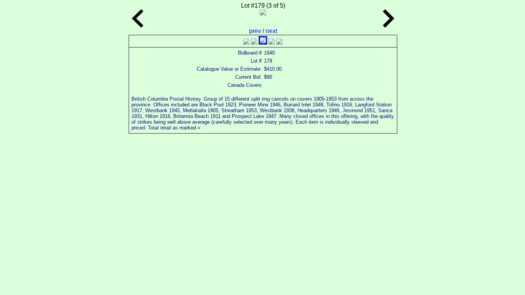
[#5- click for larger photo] (279, 42)
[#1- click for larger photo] (246, 42)
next (271, 31)
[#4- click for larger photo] (272, 42)
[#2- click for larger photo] (254, 42)
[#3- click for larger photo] (263, 42)
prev (255, 31)
